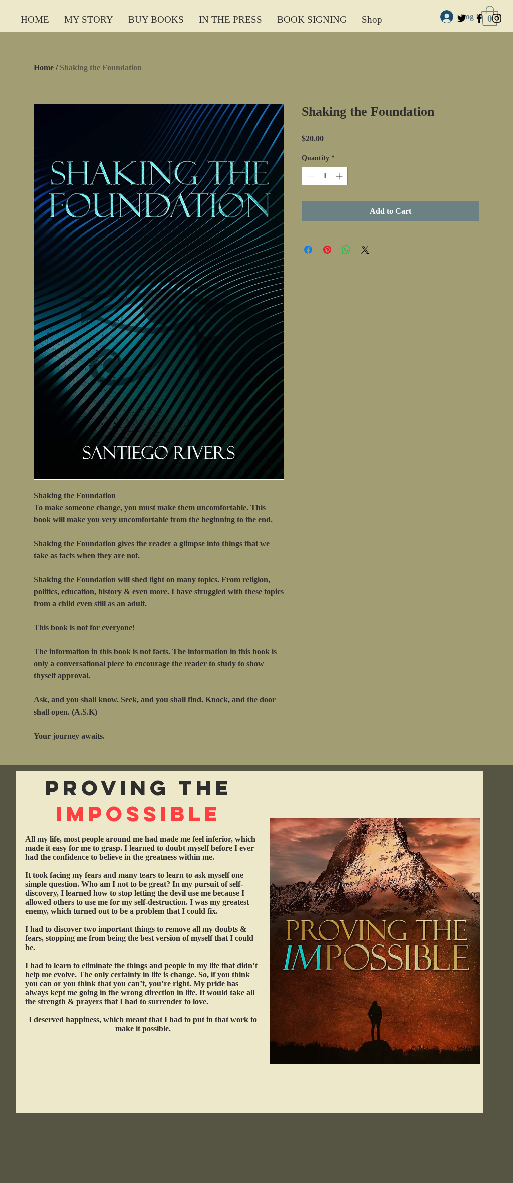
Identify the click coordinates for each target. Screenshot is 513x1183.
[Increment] (340, 176)
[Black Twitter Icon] (462, 18)
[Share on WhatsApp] (346, 250)
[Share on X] (365, 250)
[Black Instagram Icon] (497, 18)
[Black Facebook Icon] (479, 18)
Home (44, 67)
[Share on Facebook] (308, 250)
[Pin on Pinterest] (327, 250)
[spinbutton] (325, 176)
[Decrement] (309, 176)
